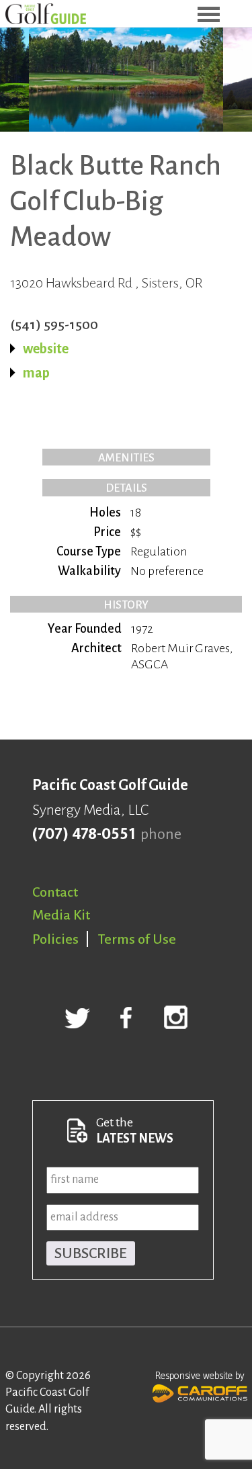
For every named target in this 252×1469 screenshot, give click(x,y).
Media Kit (61, 914)
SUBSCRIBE (90, 1253)
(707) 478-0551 (83, 834)
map (36, 372)
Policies (55, 939)
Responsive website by (200, 1376)
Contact (55, 892)
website (46, 348)
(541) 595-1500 (54, 324)
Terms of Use (137, 939)
